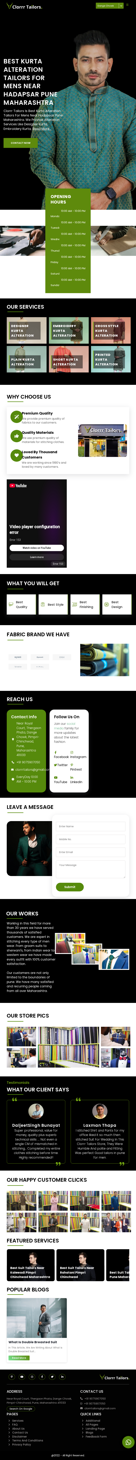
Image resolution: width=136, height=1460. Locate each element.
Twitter (62, 765)
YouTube (60, 782)
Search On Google (21, 1409)
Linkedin (76, 782)
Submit (69, 887)
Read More (19, 1358)
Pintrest (76, 769)
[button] (21, 143)
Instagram (78, 757)
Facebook (61, 757)
